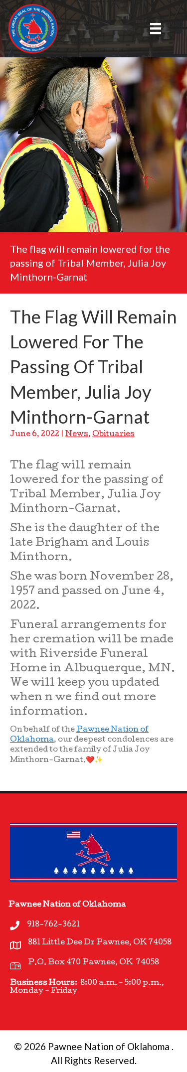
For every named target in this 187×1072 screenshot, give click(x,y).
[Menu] (149, 28)
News (76, 435)
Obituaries (113, 435)
